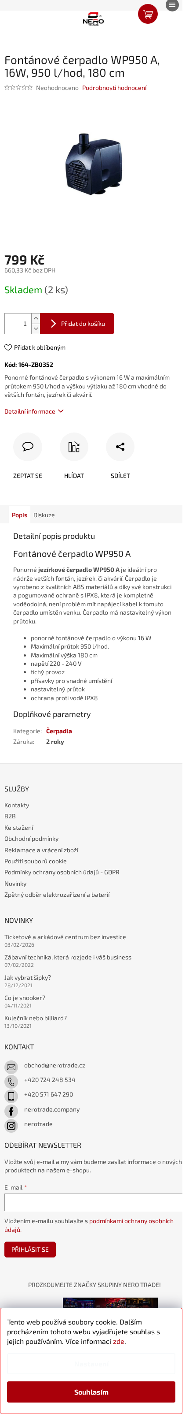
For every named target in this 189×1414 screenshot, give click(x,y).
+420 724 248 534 (50, 1079)
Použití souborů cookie (35, 861)
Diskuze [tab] (44, 515)
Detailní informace (29, 411)
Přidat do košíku (83, 323)
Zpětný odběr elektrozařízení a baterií (56, 894)
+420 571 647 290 (48, 1094)
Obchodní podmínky (31, 838)
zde (118, 1341)
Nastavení (91, 1363)
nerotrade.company (52, 1109)
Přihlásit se (30, 1249)
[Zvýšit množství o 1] (35, 318)
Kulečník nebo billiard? (35, 1018)
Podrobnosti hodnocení (114, 87)
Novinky (15, 883)
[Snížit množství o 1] (35, 329)
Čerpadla (59, 731)
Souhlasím (91, 1392)
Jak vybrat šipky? (27, 977)
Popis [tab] (19, 515)
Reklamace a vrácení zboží (41, 850)
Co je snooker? (24, 997)
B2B (10, 816)
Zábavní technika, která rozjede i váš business (67, 957)
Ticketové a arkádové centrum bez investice (65, 936)
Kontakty (16, 805)
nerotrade (38, 1123)
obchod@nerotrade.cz (54, 1065)
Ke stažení (18, 827)
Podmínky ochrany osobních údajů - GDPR (62, 872)
